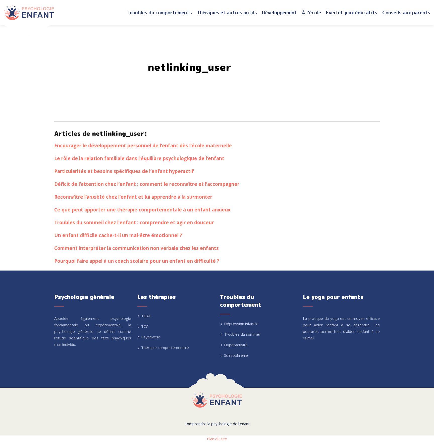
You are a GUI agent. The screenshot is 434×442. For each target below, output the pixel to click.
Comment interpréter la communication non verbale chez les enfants (136, 248)
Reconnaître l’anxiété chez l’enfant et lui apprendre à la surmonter (133, 196)
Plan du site (217, 438)
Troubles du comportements (159, 12)
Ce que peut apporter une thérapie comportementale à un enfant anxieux (142, 209)
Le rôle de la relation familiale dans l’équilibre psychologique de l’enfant (139, 158)
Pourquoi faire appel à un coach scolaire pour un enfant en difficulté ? (136, 260)
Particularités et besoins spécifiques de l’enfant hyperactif (124, 171)
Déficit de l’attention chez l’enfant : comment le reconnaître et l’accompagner (146, 184)
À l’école (311, 12)
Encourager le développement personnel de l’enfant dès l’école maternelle (143, 145)
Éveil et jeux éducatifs (351, 12)
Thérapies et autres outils (227, 12)
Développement (279, 12)
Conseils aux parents (406, 12)
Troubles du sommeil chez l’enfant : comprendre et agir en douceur (134, 222)
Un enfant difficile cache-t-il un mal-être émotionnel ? (118, 235)
